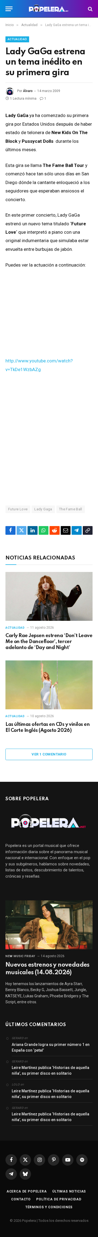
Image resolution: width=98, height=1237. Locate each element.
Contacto (21, 1199)
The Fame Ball (70, 509)
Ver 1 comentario (49, 754)
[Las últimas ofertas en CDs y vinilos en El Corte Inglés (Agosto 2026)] (49, 684)
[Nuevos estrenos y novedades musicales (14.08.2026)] (49, 924)
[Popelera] (49, 9)
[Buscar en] (90, 9)
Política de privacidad (58, 1199)
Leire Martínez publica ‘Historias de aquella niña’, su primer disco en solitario (50, 1070)
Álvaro (28, 91)
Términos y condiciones (49, 1207)
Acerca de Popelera (27, 1191)
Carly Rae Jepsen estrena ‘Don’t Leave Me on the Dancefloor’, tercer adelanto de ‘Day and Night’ (48, 641)
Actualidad (17, 39)
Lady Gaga (43, 509)
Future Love (17, 509)
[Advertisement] (49, 439)
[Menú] (9, 9)
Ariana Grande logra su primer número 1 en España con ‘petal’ (51, 1047)
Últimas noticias (69, 1191)
